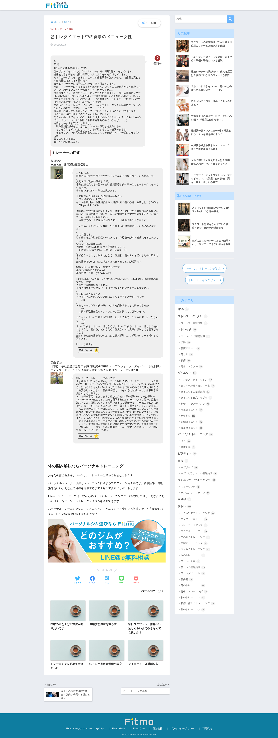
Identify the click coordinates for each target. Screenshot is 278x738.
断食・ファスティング (195, 403)
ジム (185, 441)
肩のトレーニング (192, 585)
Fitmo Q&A (139, 728)
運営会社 (157, 728)
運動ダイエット (191, 421)
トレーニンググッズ (194, 525)
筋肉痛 (186, 579)
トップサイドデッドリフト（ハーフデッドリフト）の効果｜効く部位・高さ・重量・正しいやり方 (211, 179)
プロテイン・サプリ (194, 531)
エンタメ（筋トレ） (194, 519)
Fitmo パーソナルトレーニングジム (85, 728)
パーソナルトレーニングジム (203, 268)
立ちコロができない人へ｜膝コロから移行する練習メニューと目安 (211, 88)
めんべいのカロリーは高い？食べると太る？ (211, 103)
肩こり (186, 354)
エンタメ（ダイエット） (196, 379)
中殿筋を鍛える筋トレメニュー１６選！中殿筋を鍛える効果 (210, 147)
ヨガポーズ (189, 467)
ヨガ (183, 460)
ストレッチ (187, 329)
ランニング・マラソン (195, 492)
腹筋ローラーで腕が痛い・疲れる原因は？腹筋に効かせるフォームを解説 (211, 73)
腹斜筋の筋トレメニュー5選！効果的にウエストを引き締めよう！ (211, 132)
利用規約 (207, 728)
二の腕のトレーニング (195, 537)
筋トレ (54, 29)
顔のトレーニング (192, 609)
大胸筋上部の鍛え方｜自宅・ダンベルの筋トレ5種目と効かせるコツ (211, 118)
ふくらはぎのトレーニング (197, 513)
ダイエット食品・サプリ (196, 397)
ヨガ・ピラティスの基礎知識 (198, 473)
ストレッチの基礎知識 (195, 336)
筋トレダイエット (192, 573)
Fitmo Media (118, 728)
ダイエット (187, 372)
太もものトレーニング (195, 549)
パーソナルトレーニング (195, 434)
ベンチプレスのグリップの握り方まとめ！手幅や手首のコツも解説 (211, 58)
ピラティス (187, 453)
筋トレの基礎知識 (193, 567)
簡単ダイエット (191, 409)
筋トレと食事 (66, 29)
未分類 (184, 499)
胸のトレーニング (192, 597)
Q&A (160, 591)
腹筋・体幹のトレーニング (197, 603)
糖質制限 (188, 415)
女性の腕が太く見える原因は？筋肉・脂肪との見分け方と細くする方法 (211, 162)
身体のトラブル (191, 366)
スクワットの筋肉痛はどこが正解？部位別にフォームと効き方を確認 (211, 44)
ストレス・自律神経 (193, 323)
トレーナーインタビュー (203, 280)
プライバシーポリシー (182, 728)
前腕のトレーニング (194, 543)
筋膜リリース (190, 348)
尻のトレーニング (192, 555)
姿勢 (185, 342)
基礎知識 (187, 447)
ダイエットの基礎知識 (195, 391)
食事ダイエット (191, 427)
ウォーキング (190, 486)
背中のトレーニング (194, 591)
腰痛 (185, 360)
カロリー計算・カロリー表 (197, 385)
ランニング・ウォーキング (196, 479)
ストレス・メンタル (192, 316)
